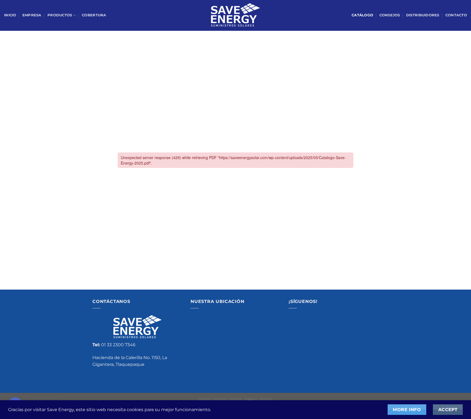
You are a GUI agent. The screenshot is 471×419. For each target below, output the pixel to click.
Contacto (456, 15)
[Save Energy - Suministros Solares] (235, 15)
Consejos (389, 15)
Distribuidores (422, 15)
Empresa (31, 15)
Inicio (10, 15)
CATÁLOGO (362, 15)
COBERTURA (94, 15)
